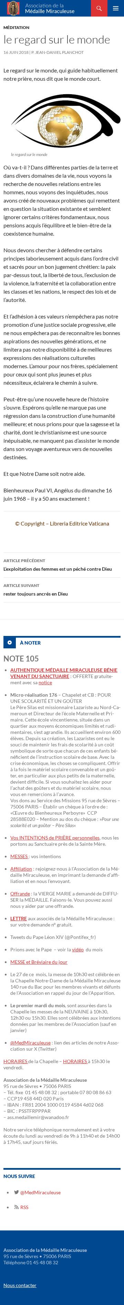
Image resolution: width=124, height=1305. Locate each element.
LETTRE (18, 918)
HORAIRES (15, 1061)
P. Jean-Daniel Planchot (57, 52)
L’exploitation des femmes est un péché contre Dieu (57, 565)
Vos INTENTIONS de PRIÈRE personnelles (55, 838)
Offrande (20, 893)
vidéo (78, 949)
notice (45, 682)
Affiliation (21, 869)
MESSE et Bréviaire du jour (39, 962)
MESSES (19, 856)
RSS (23, 1207)
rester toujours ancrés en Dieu (35, 590)
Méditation (16, 27)
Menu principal (115, 8)
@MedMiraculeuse (30, 1043)
